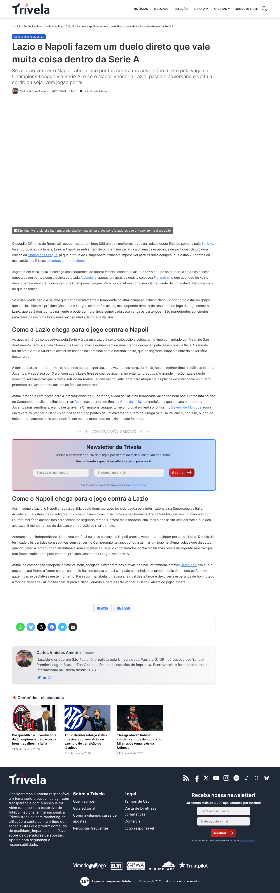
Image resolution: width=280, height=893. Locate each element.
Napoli (124, 608)
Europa (199, 9)
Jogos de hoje (246, 9)
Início (18, 26)
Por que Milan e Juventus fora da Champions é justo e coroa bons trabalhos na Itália (34, 739)
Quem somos (84, 801)
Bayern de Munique (186, 407)
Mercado (161, 9)
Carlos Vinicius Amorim (59, 652)
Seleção (181, 9)
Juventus (54, 261)
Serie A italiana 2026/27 (59, 26)
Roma (79, 402)
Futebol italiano (33, 26)
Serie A (207, 243)
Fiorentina (162, 277)
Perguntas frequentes (90, 828)
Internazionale (76, 261)
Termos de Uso (138, 485)
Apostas (220, 9)
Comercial (132, 821)
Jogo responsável (139, 828)
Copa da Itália (130, 402)
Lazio (103, 608)
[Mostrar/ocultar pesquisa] (264, 8)
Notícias (141, 9)
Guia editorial (84, 808)
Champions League (43, 255)
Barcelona (188, 565)
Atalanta (86, 277)
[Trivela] (30, 9)
